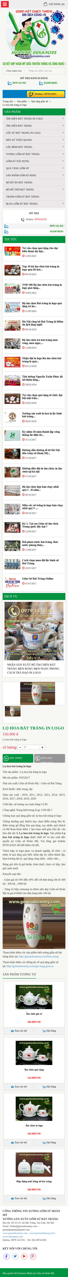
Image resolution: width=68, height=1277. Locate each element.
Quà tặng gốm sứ (39, 101)
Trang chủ (8, 101)
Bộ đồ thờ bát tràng (20, 189)
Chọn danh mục (14, 71)
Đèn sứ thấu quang (19, 140)
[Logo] (34, 33)
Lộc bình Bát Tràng (19, 147)
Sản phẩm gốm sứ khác (21, 175)
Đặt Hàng (51, 1031)
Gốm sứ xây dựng (17, 161)
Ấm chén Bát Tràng (19, 126)
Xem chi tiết (20, 1031)
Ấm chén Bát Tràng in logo (24, 118)
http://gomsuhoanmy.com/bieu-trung (39, 956)
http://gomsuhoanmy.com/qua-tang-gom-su (30, 966)
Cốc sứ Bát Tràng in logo (23, 133)
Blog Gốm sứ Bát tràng (22, 204)
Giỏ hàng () (57, 4)
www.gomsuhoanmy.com (15, 1233)
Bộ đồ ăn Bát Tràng (19, 182)
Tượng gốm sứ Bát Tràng (23, 154)
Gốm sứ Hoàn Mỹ (45, 1273)
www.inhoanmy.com (13, 1236)
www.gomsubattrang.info (42, 1233)
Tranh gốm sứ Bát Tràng (22, 196)
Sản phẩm (22, 101)
